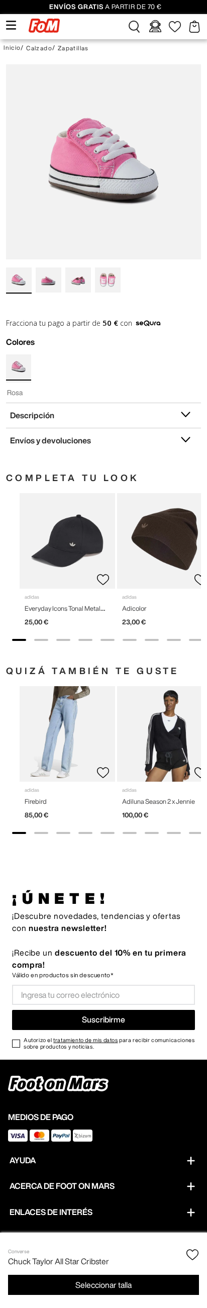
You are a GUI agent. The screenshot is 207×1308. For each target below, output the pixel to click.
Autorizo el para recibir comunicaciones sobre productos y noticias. (109, 1043)
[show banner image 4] (85, 640)
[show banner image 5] (107, 640)
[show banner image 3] (63, 640)
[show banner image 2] (41, 640)
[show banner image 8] (174, 640)
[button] (134, 26)
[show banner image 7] (152, 640)
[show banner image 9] (196, 640)
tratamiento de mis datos (85, 1040)
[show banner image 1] (19, 640)
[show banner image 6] (130, 640)
